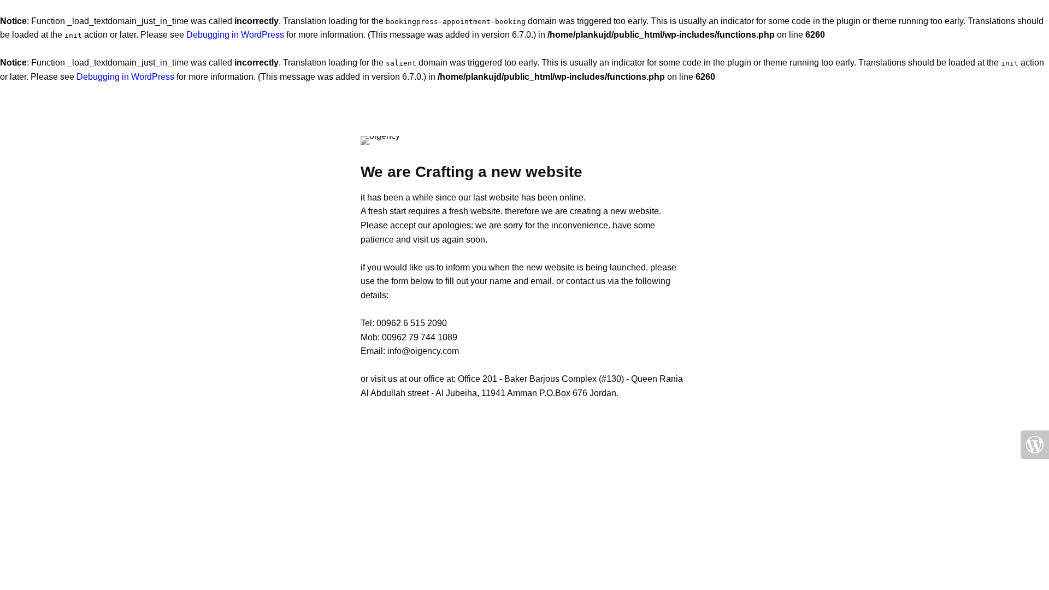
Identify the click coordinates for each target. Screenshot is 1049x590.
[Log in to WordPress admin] (1035, 444)
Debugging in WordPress (235, 34)
